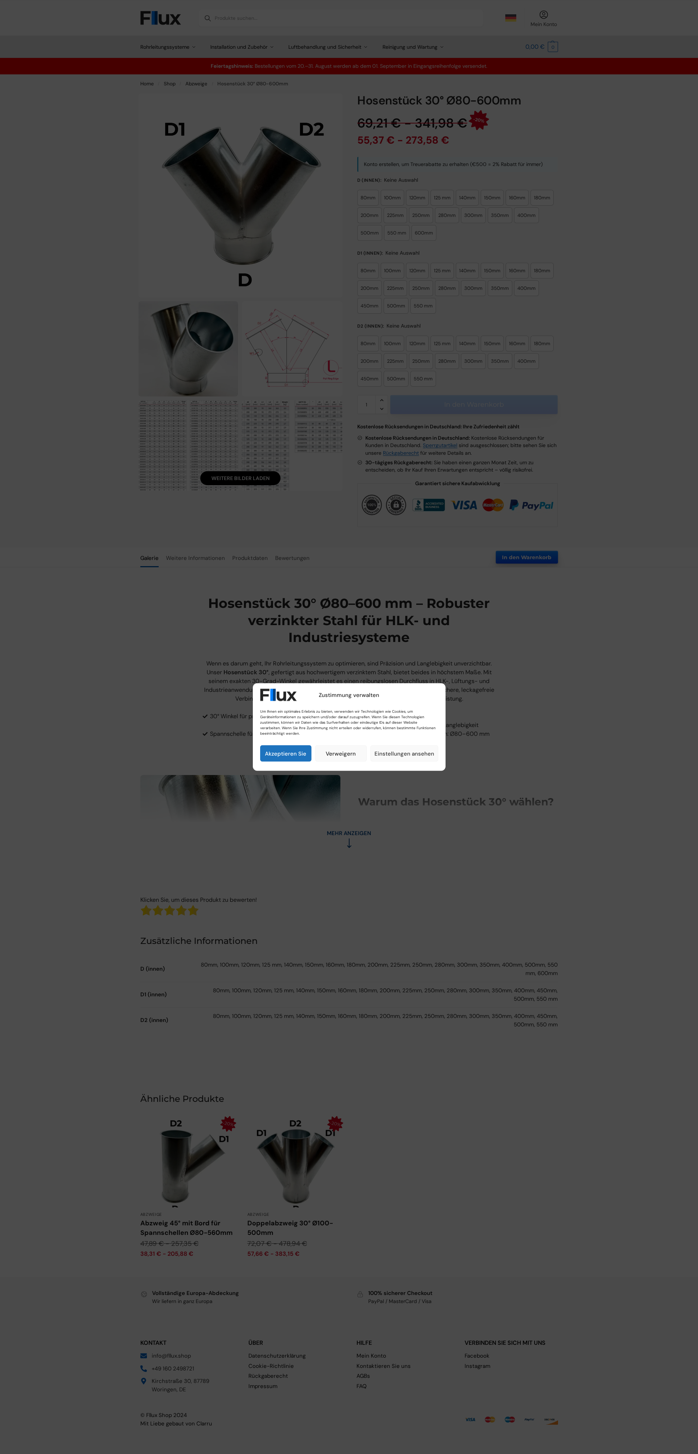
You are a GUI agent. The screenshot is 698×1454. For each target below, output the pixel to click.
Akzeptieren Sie (285, 753)
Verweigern (341, 753)
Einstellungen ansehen (404, 753)
